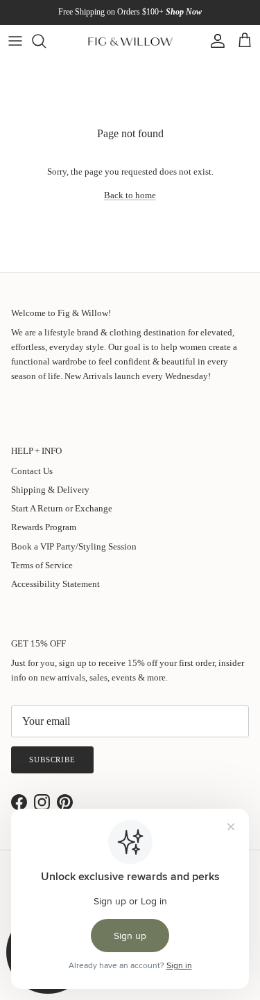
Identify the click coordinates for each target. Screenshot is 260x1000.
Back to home (130, 195)
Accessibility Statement (55, 584)
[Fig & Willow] (130, 41)
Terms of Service (42, 565)
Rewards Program (43, 527)
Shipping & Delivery (50, 489)
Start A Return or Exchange (61, 508)
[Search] (46, 41)
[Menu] (15, 41)
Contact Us (32, 471)
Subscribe (52, 759)
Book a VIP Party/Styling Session (74, 546)
